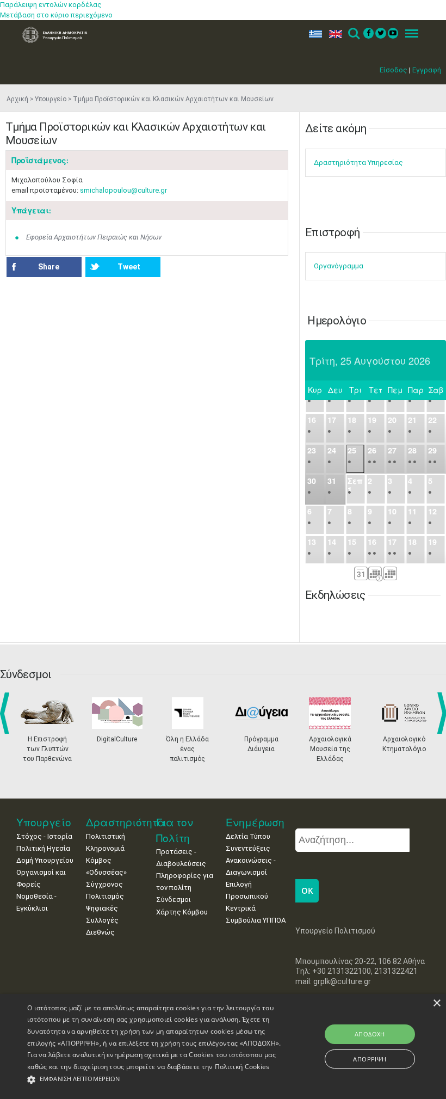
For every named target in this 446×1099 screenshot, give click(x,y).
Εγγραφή (426, 70)
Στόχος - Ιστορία (44, 836)
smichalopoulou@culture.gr (123, 190)
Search (353, 34)
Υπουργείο (50, 99)
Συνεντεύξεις (248, 848)
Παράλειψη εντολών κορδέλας (51, 5)
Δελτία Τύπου (248, 836)
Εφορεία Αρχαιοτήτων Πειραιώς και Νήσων (94, 237)
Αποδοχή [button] (370, 1034)
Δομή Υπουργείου (44, 860)
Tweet (128, 266)
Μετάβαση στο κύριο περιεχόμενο (56, 15)
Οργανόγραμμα (338, 266)
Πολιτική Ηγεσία (43, 848)
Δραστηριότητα (125, 822)
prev (7, 713)
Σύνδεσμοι (173, 899)
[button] (154, 1079)
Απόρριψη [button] (369, 1059)
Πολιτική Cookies (242, 1066)
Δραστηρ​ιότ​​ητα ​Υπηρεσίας (358, 162)
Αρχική (17, 99)
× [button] (436, 1003)
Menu (408, 34)
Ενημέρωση (255, 822)
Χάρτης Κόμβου (182, 912)
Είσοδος (393, 70)
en (333, 34)
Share (48, 266)
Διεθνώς (100, 932)
